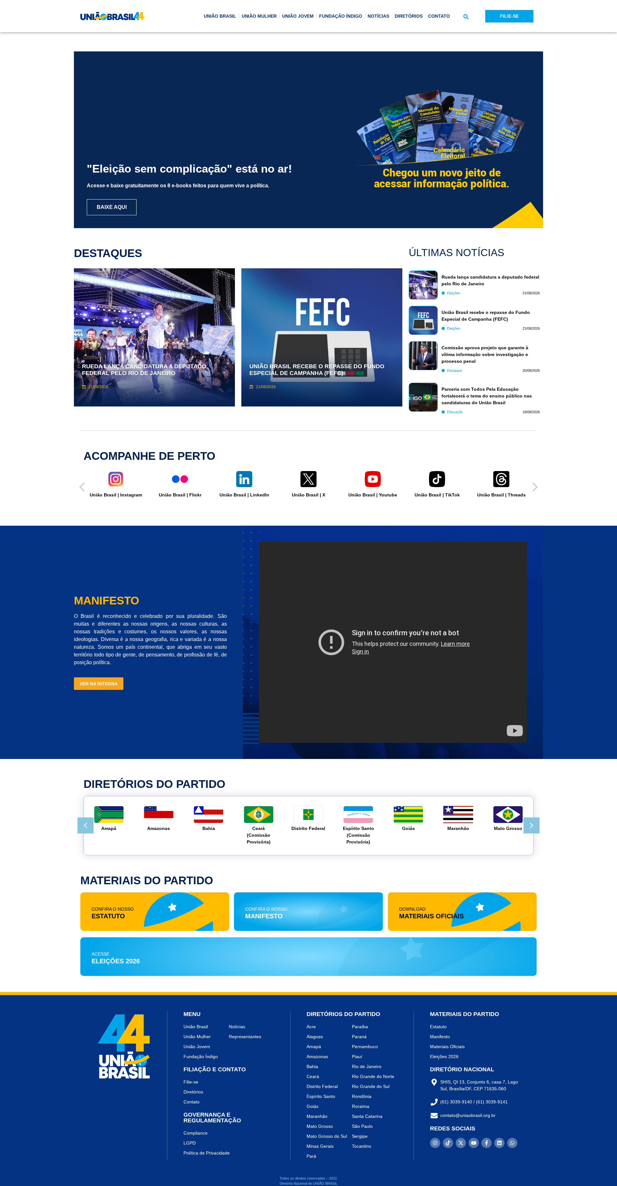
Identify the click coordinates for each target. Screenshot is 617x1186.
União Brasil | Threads (443, 494)
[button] (466, 16)
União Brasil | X (250, 494)
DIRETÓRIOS (409, 16)
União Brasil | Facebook (507, 494)
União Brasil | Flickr (121, 494)
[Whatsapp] (512, 1143)
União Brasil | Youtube (314, 494)
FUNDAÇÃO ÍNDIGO (340, 16)
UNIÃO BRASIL (220, 16)
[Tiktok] (448, 1143)
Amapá (97, 828)
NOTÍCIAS (378, 16)
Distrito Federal (297, 828)
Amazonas (147, 828)
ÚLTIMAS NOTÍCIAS (456, 252)
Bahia (197, 828)
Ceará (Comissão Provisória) (247, 835)
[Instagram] (435, 1143)
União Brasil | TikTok (378, 494)
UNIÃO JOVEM (298, 16)
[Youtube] (474, 1143)
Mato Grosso (497, 828)
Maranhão (447, 828)
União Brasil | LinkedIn (186, 494)
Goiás (397, 828)
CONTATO (439, 16)
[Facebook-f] (486, 1143)
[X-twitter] (461, 1143)
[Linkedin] (499, 1143)
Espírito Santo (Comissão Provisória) (347, 835)
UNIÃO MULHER (259, 16)
